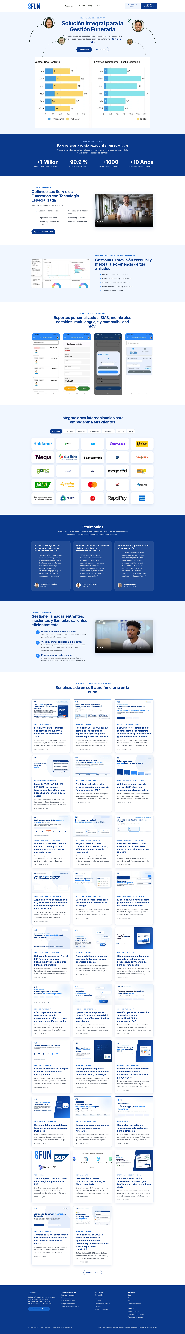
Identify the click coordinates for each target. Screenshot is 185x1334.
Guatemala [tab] (108, 431)
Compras (98, 1306)
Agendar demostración (43, 232)
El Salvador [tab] (94, 431)
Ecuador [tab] (81, 431)
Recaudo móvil (66, 1298)
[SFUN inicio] (34, 6)
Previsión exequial (68, 1295)
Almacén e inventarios (102, 1304)
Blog (90, 6)
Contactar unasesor (133, 6)
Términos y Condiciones (136, 1314)
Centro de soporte (134, 1304)
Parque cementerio (68, 1304)
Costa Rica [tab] (69, 431)
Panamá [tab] (121, 431)
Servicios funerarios (68, 1301)
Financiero (98, 1298)
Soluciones (69, 6)
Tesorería (98, 1301)
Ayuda (98, 6)
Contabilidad (99, 1295)
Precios (82, 6)
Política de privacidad (135, 1317)
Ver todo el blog (92, 1272)
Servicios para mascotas (70, 1306)
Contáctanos (84, 49)
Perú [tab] (131, 431)
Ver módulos (101, 49)
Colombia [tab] (56, 431)
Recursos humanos (101, 1309)
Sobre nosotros (133, 1311)
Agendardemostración (149, 6)
